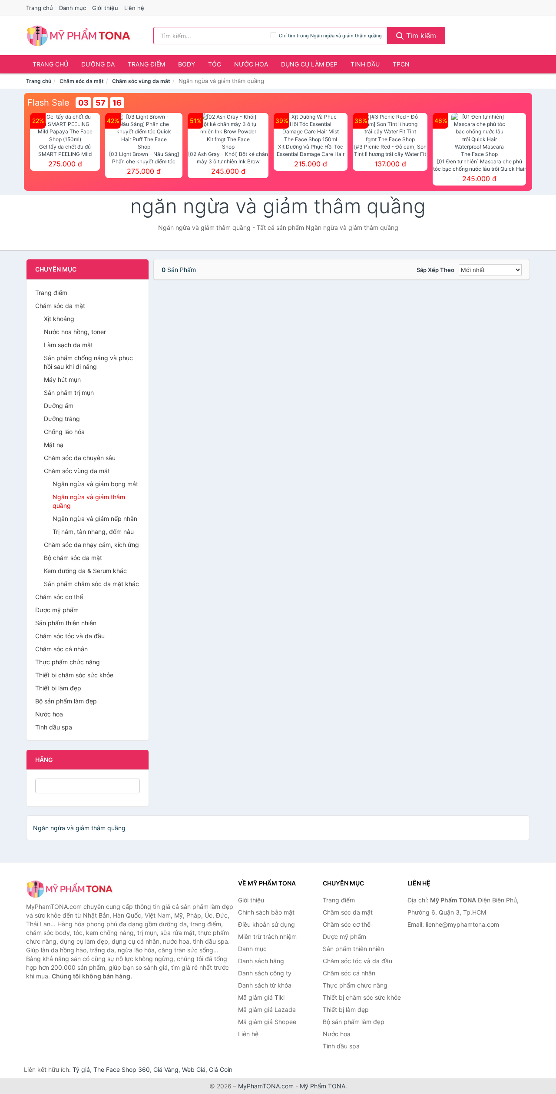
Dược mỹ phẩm (57, 609)
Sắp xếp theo (435, 269)
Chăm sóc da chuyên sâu (80, 457)
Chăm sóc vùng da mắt (141, 81)
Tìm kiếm (420, 35)
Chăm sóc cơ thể (59, 596)
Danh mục (72, 7)
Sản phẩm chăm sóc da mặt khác (91, 583)
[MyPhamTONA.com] (78, 35)
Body (186, 64)
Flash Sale (48, 102)
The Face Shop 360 (121, 1069)
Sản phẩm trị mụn (69, 392)
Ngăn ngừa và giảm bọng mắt (95, 483)
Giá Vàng (166, 1069)
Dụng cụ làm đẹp (309, 64)
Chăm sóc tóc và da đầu (70, 636)
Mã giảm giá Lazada (267, 1009)
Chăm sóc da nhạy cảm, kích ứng (91, 544)
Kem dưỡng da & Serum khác (85, 570)
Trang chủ (39, 7)
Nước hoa (251, 64)
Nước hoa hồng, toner (75, 331)
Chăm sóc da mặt (82, 81)
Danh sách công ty (264, 973)
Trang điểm (146, 64)
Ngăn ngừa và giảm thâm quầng (89, 501)
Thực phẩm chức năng (67, 662)
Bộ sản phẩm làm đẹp (66, 701)
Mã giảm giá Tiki (261, 997)
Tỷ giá (81, 1069)
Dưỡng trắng (62, 418)
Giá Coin (220, 1069)
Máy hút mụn (62, 379)
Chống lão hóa (64, 431)
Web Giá (193, 1069)
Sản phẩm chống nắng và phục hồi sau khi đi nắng (88, 362)
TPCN (401, 64)
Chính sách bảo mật (266, 912)
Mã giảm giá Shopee (267, 1021)
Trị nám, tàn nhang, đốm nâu (93, 531)
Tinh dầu (365, 64)
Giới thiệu (105, 7)
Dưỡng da (98, 64)
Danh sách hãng (261, 961)
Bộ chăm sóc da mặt (73, 557)
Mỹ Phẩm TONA (322, 1086)
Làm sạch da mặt (68, 344)
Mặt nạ (53, 444)
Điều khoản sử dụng (266, 924)
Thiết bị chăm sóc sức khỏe (74, 675)
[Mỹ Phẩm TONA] (69, 889)
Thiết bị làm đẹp (58, 688)
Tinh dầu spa (53, 727)
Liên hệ (134, 7)
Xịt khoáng (59, 318)
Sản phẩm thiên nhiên (65, 623)
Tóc (214, 64)
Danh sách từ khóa (264, 985)
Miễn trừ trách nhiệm (267, 936)
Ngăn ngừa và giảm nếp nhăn (95, 518)
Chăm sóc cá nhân (61, 649)
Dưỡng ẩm (58, 405)
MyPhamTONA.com (266, 1086)
